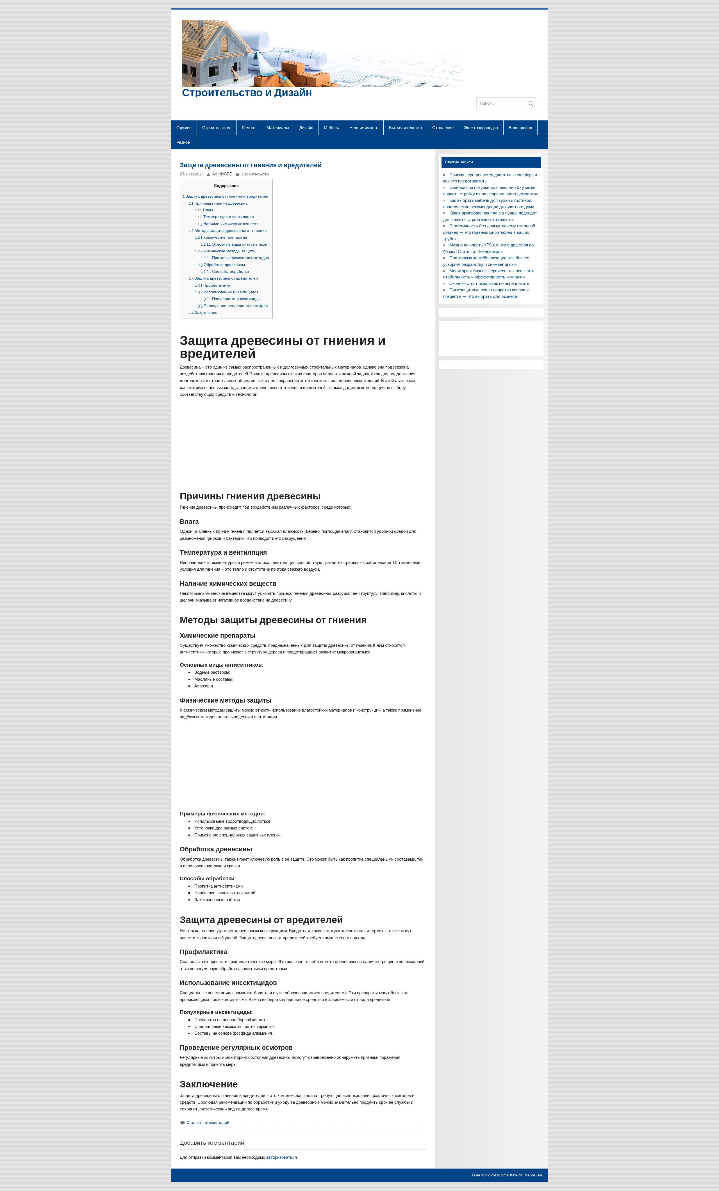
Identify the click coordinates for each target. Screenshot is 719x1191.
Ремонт (249, 127)
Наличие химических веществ (226, 223)
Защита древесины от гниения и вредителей (225, 196)
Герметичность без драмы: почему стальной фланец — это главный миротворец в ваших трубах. (489, 232)
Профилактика (212, 285)
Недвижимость (363, 127)
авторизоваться (281, 1157)
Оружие (184, 127)
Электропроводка (481, 127)
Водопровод (520, 127)
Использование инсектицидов (226, 291)
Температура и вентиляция (224, 216)
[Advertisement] (303, 440)
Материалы (278, 127)
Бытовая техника (405, 127)
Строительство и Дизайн (247, 92)
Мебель (331, 127)
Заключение (203, 312)
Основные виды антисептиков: (234, 244)
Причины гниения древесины (218, 203)
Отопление (443, 127)
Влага (204, 209)
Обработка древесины (220, 264)
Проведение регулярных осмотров (231, 305)
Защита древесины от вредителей (223, 278)
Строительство (216, 127)
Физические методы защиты (225, 250)
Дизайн (306, 127)
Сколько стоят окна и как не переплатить (489, 283)
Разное (183, 142)
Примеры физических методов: (235, 257)
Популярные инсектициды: (231, 298)
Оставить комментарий (207, 1122)
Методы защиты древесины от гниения (228, 230)
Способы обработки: (225, 271)
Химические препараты (221, 237)
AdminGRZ (222, 174)
